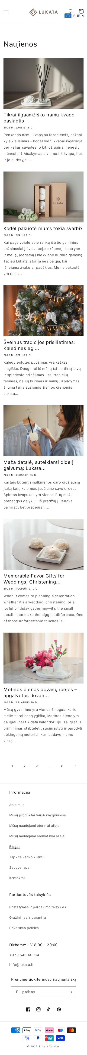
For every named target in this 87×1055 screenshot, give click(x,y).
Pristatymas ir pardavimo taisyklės (37, 907)
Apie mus (16, 805)
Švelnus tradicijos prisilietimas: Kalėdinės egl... (39, 345)
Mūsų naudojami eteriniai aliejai (34, 825)
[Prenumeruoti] (70, 991)
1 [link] (12, 766)
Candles (54, 1046)
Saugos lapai (19, 867)
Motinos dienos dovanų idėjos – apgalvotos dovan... (40, 692)
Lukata (43, 1046)
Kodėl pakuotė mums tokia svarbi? (43, 228)
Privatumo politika (24, 928)
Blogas (14, 847)
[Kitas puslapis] (75, 766)
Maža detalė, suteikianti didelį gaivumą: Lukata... (38, 465)
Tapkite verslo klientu (27, 857)
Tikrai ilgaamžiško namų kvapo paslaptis (38, 118)
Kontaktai (17, 878)
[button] (6, 12)
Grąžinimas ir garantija (27, 917)
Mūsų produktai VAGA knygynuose (37, 815)
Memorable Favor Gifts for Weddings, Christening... (33, 579)
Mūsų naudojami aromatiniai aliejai (37, 836)
